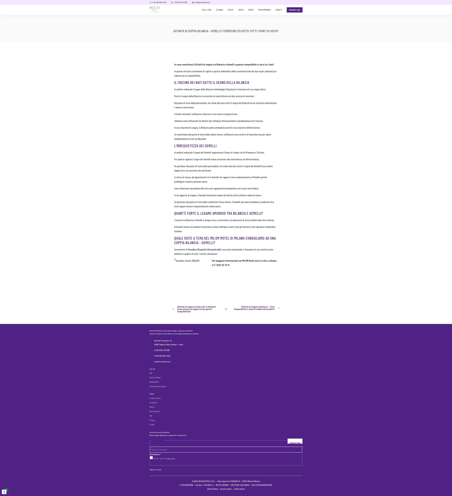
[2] (4, 492)
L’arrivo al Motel (155, 377)
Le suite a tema (155, 398)
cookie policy (239, 489)
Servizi (241, 10)
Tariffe (251, 10)
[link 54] (226, 309)
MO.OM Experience (264, 10)
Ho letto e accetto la (164, 458)
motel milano (212, 489)
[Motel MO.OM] (154, 9)
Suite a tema (206, 10)
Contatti (279, 10)
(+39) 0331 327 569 (180, 2)
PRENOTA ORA (294, 10)
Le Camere (153, 402)
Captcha (153, 463)
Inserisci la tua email (158, 444)
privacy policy (171, 458)
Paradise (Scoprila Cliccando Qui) (204, 249)
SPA (150, 416)
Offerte (231, 10)
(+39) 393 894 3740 (159, 2)
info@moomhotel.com (202, 2)
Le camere (219, 10)
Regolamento (154, 382)
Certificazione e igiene (157, 386)
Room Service (154, 411)
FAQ (150, 373)
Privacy (152, 420)
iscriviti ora (295, 443)
